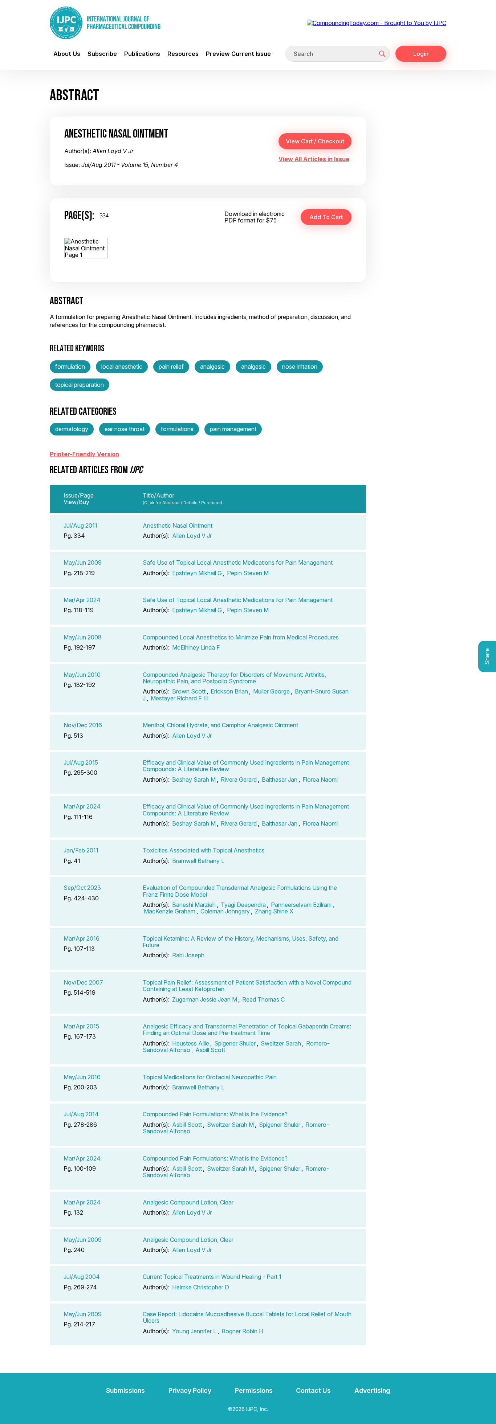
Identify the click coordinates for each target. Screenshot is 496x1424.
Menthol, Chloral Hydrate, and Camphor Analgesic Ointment (220, 725)
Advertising (372, 1390)
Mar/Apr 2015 (81, 1026)
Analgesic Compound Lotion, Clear (188, 1202)
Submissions (125, 1390)
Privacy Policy (189, 1390)
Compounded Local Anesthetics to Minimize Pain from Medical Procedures (241, 637)
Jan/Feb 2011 (81, 850)
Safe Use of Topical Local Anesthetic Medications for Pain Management (238, 562)
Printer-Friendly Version (84, 454)
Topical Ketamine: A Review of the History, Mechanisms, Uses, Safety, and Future (240, 942)
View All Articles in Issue (314, 159)
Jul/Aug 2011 (80, 525)
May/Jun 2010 (82, 674)
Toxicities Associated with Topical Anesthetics (204, 850)
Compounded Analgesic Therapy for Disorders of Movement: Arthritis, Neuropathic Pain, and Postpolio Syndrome (234, 678)
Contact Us (313, 1390)
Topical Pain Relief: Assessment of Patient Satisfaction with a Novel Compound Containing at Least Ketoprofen (247, 986)
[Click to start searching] (382, 53)
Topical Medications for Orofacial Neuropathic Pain (210, 1077)
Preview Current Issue (238, 53)
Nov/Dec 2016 (83, 725)
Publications (142, 53)
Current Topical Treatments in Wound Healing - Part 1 (212, 1276)
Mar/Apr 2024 (82, 599)
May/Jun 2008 (83, 637)
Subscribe (102, 53)
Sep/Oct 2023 (82, 887)
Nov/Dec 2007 (83, 982)
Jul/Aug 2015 (81, 762)
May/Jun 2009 (83, 562)
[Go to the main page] (105, 23)
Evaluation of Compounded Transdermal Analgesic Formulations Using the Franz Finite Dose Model (240, 891)
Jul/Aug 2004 (82, 1276)
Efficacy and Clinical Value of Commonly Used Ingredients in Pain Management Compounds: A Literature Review (246, 766)
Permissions (254, 1390)
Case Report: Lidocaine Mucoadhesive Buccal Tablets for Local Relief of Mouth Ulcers (247, 1317)
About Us (66, 53)
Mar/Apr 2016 (81, 938)
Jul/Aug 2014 (81, 1114)
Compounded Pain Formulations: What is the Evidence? (215, 1114)
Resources (183, 53)
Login (420, 53)
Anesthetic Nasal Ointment (177, 525)
